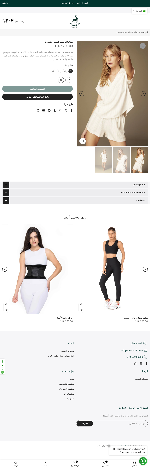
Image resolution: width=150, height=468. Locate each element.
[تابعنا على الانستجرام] (141, 363)
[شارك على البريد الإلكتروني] (43, 110)
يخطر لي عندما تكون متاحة (37, 96)
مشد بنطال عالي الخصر (136, 318)
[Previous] (143, 93)
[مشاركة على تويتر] (66, 110)
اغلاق (144, 3)
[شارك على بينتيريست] (60, 110)
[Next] (81, 93)
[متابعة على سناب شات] (135, 363)
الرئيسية (144, 32)
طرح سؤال (68, 104)
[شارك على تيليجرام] (49, 110)
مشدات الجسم (67, 350)
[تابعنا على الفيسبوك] (146, 363)
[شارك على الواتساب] (38, 110)
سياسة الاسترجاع (66, 388)
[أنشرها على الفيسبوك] (71, 110)
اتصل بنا (70, 398)
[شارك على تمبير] (54, 110)
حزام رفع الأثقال (64, 318)
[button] (139, 11)
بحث (72, 378)
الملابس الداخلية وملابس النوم (61, 355)
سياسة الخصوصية (66, 383)
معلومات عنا (68, 393)
